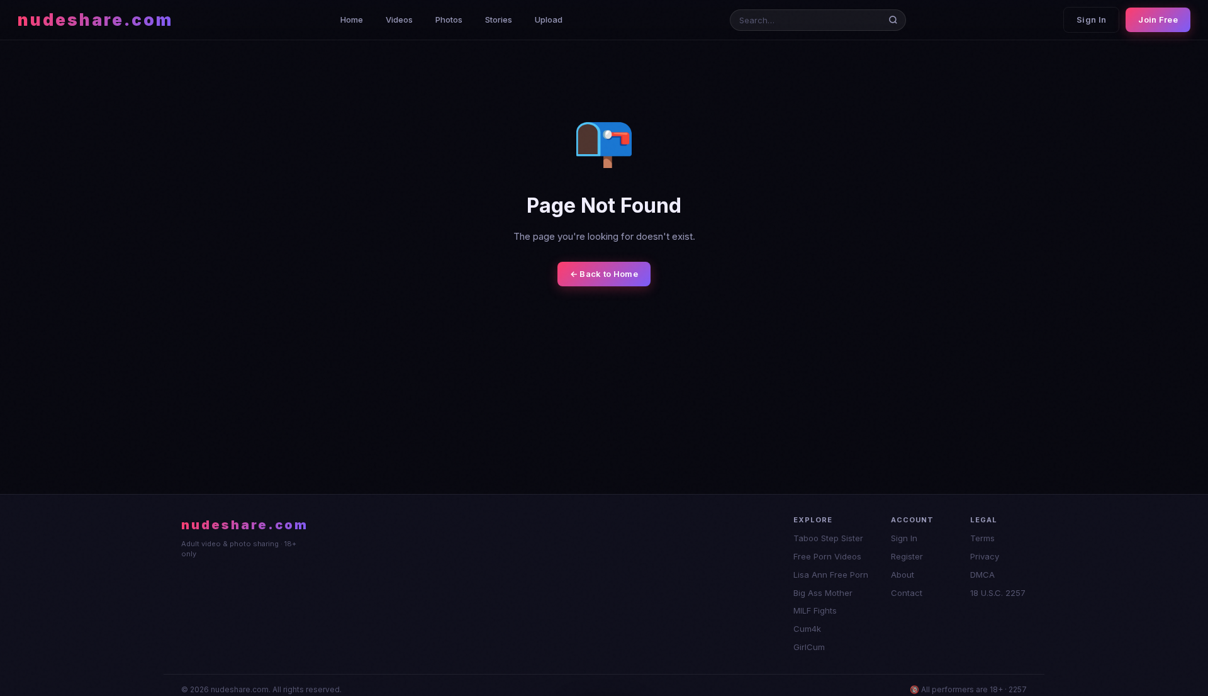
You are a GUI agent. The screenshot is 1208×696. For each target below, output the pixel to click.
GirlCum (809, 647)
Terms (982, 538)
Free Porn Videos (827, 556)
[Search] (895, 20)
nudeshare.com (95, 20)
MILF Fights (815, 610)
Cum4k (807, 629)
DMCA (982, 575)
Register (907, 556)
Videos (399, 19)
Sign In (1091, 19)
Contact (906, 593)
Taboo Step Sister (828, 538)
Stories (498, 19)
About (902, 575)
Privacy (984, 556)
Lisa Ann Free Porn (830, 575)
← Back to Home (604, 274)
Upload (548, 19)
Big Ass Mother (823, 593)
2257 (1018, 689)
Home (351, 19)
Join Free (1158, 19)
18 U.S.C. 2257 (998, 593)
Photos (448, 19)
